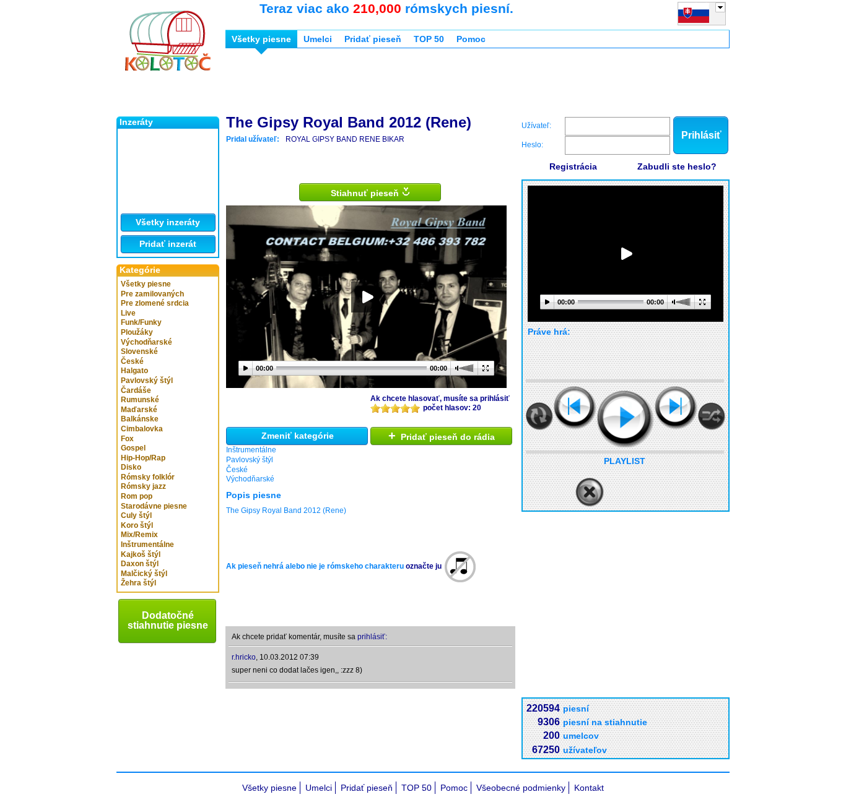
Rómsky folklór (148, 477)
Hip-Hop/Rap (143, 458)
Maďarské (139, 409)
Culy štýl (136, 515)
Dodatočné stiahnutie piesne (168, 620)
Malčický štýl (144, 573)
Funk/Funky (141, 322)
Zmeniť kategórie (297, 436)
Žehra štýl (138, 583)
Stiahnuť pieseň (366, 193)
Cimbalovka (142, 428)
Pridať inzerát (167, 244)
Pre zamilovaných (152, 294)
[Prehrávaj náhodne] (711, 416)
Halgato (134, 370)
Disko (131, 467)
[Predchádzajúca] (575, 407)
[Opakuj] (539, 416)
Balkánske (140, 419)
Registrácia (573, 166)
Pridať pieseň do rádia (441, 435)
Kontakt (589, 788)
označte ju (424, 566)
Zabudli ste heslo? (677, 166)
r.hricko (244, 657)
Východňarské (146, 342)
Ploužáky (137, 332)
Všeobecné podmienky (520, 788)
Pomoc (471, 39)
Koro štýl (137, 525)
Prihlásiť (701, 135)
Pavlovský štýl (147, 380)
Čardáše (136, 390)
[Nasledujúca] (676, 407)
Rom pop (136, 496)
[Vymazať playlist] (589, 492)
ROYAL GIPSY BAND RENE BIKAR (345, 139)
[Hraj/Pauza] (625, 418)
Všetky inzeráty (168, 222)
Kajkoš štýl (140, 554)
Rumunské (140, 399)
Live (128, 313)
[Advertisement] (450, 85)
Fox (127, 438)
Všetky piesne (146, 284)
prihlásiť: (372, 636)
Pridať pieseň (372, 39)
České (132, 361)
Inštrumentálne (147, 544)
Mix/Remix (139, 534)
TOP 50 (429, 39)
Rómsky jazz (143, 486)
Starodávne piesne (154, 506)
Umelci (317, 39)
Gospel (133, 448)
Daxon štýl (140, 563)
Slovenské (139, 351)
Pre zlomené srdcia (155, 303)
